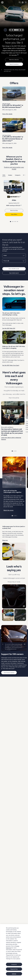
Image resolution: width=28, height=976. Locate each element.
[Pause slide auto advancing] (5, 30)
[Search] (19, 2)
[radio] (10, 221)
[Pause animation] (4, 485)
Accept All (14, 964)
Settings (14, 973)
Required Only (14, 969)
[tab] (10, 30)
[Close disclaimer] (25, 644)
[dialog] (14, 950)
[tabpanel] (14, 201)
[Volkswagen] (2, 2)
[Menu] (25, 2)
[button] (14, 596)
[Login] (22, 2)
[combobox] (14, 255)
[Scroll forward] (25, 175)
